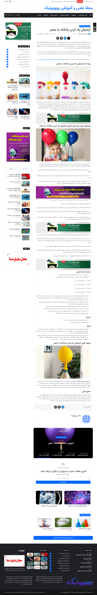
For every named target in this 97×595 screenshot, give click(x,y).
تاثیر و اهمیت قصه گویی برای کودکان (12, 101)
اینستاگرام (46, 15)
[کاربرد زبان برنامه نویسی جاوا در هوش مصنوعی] (37, 567)
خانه (91, 15)
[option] (63, 443)
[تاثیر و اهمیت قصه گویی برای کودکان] (12, 96)
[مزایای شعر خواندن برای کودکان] (12, 112)
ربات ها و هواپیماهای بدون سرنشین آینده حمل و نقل (65, 1)
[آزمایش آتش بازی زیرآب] (44, 522)
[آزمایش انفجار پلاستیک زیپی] (63, 522)
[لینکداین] (65, 38)
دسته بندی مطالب (83, 15)
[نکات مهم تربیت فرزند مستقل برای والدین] (26, 224)
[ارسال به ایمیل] (79, 34)
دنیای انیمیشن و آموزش (23, 64)
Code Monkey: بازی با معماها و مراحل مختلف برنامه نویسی (13, 87)
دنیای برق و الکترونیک (24, 54)
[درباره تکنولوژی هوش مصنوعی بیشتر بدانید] (24, 112)
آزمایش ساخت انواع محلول (84, 528)
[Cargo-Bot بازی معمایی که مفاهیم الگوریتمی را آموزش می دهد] (26, 176)
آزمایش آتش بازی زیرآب (47, 528)
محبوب (11, 169)
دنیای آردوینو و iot (25, 66)
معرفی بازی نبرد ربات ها (25, 86)
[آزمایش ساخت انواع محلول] (82, 522)
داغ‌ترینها (74, 15)
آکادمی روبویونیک (84, 34)
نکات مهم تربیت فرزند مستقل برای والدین (14, 223)
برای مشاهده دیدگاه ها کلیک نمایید (63, 538)
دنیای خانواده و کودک (24, 62)
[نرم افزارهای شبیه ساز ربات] (26, 231)
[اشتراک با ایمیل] (61, 38)
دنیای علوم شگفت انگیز (82, 23)
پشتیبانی (36, 592)
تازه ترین (25, 169)
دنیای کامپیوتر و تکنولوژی (23, 57)
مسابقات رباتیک (54, 15)
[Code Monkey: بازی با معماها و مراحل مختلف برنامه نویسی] (12, 81)
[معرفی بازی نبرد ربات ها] (24, 81)
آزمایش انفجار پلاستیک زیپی (65, 528)
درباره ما (39, 15)
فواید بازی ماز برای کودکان (14, 236)
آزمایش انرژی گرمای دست (63, 443)
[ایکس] (68, 38)
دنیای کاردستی (25, 52)
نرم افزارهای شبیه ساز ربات (14, 229)
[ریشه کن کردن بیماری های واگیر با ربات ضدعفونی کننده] (30, 567)
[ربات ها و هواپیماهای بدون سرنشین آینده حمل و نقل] (24, 96)
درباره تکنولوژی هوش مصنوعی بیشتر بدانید (25, 117)
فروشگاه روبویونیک (64, 15)
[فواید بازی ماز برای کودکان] (26, 238)
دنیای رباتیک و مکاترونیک (23, 59)
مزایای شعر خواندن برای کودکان (12, 117)
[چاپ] (57, 38)
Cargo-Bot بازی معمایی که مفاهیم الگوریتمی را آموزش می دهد (13, 176)
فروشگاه (40, 592)
